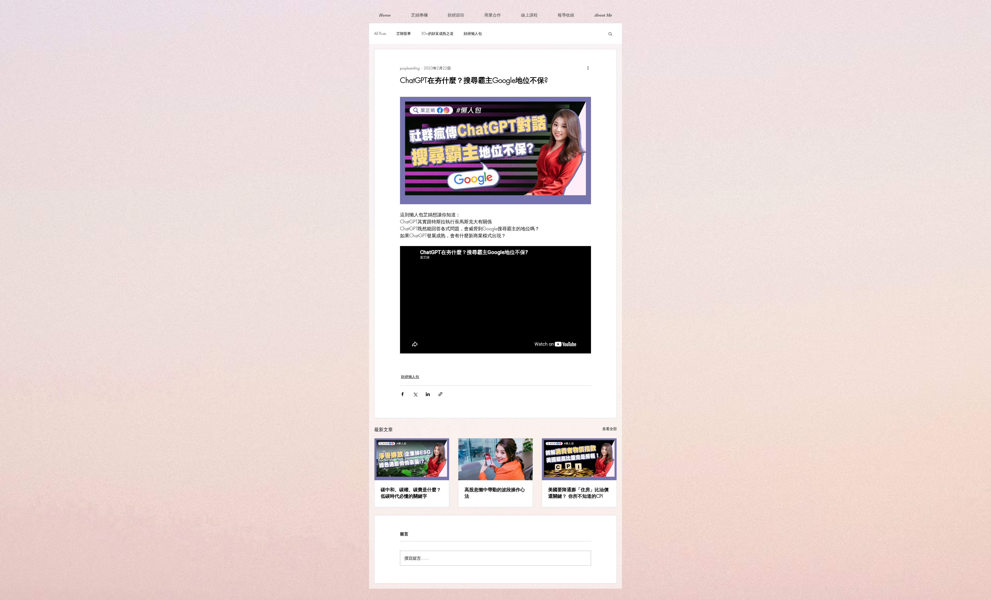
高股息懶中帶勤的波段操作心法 (495, 492)
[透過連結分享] (440, 394)
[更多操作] (588, 68)
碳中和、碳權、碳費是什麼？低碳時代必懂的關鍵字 (411, 492)
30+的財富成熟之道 (437, 33)
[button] (610, 33)
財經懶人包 (473, 33)
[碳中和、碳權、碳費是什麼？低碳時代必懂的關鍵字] (411, 459)
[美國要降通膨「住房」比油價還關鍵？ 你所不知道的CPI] (579, 459)
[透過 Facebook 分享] (402, 394)
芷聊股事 (403, 33)
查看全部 (609, 428)
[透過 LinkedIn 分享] (427, 394)
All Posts (380, 33)
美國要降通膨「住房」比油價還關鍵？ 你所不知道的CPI (578, 492)
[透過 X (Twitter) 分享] (415, 394)
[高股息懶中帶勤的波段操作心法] (495, 459)
